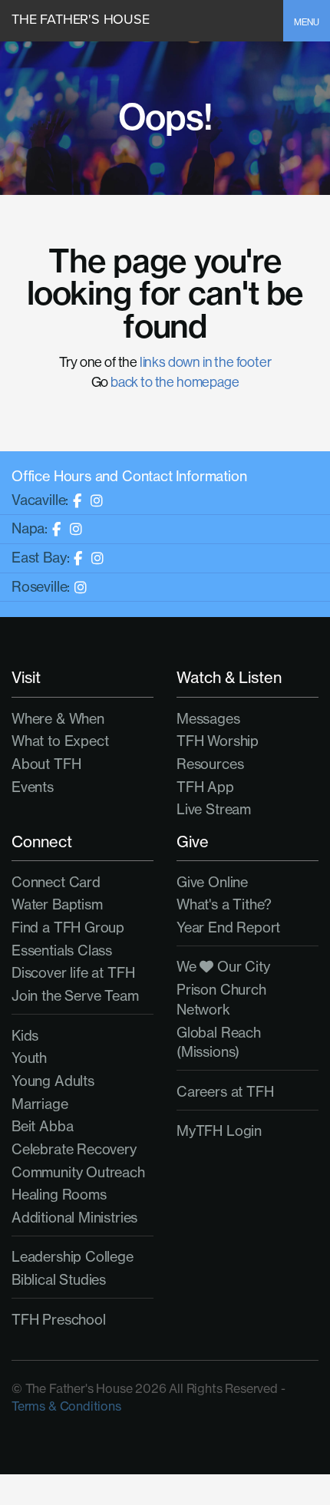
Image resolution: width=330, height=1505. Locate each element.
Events (33, 787)
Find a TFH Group (68, 927)
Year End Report (228, 927)
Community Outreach (78, 1172)
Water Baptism (57, 904)
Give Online (212, 882)
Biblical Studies (59, 1280)
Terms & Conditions (66, 1406)
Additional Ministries (74, 1217)
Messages (208, 719)
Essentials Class (62, 950)
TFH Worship (218, 741)
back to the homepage (175, 382)
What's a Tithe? (224, 904)
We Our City (223, 966)
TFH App (205, 787)
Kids (25, 1036)
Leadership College (73, 1257)
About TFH (46, 764)
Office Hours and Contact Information (129, 476)
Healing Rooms (59, 1194)
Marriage (40, 1104)
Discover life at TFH (73, 973)
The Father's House (81, 19)
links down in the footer (206, 362)
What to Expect (60, 741)
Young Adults (53, 1081)
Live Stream (214, 809)
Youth (29, 1058)
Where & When (58, 719)
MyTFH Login (219, 1131)
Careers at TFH (225, 1092)
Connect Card (56, 882)
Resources (210, 764)
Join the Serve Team (75, 996)
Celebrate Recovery (74, 1149)
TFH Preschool (59, 1319)
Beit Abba (42, 1126)
